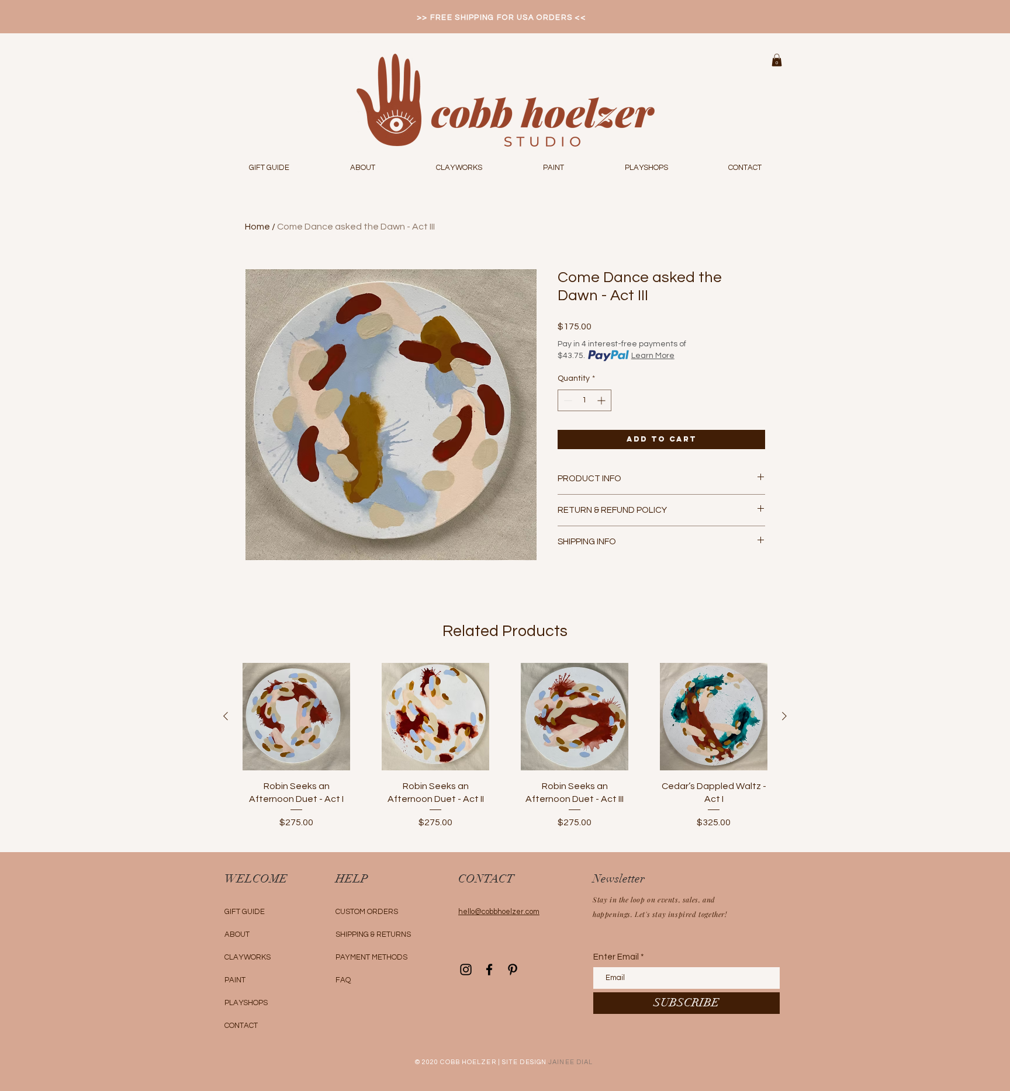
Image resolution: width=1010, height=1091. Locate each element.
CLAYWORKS (247, 957)
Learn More (653, 356)
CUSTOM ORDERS (366, 912)
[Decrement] (566, 400)
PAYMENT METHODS (371, 957)
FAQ (343, 980)
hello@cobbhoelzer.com (498, 912)
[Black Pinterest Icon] (512, 969)
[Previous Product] (226, 716)
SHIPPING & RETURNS (373, 934)
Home (257, 226)
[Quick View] (296, 716)
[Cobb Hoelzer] (465, 969)
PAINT (234, 980)
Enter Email (616, 957)
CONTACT (241, 1025)
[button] (777, 60)
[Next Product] (784, 716)
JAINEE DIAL (570, 1062)
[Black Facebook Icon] (489, 969)
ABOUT (237, 934)
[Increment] (602, 400)
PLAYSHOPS (246, 1003)
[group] (505, 752)
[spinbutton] (584, 400)
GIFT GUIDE (244, 912)
